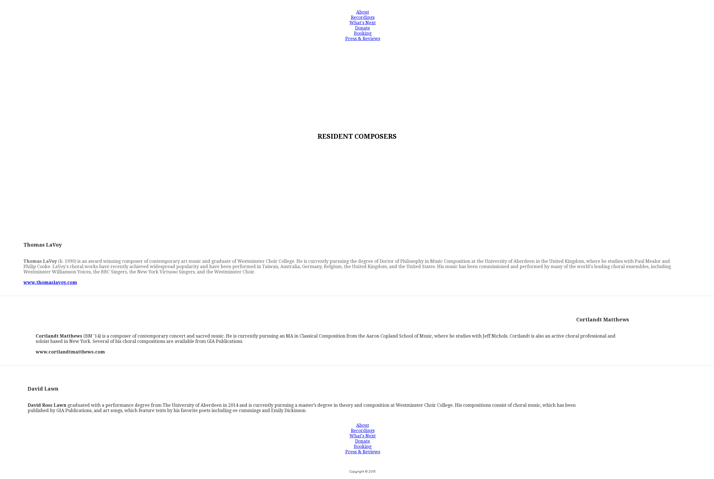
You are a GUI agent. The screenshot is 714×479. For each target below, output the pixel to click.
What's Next (362, 22)
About (362, 12)
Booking (363, 33)
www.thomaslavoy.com (50, 282)
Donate (362, 28)
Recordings (363, 17)
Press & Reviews (362, 38)
